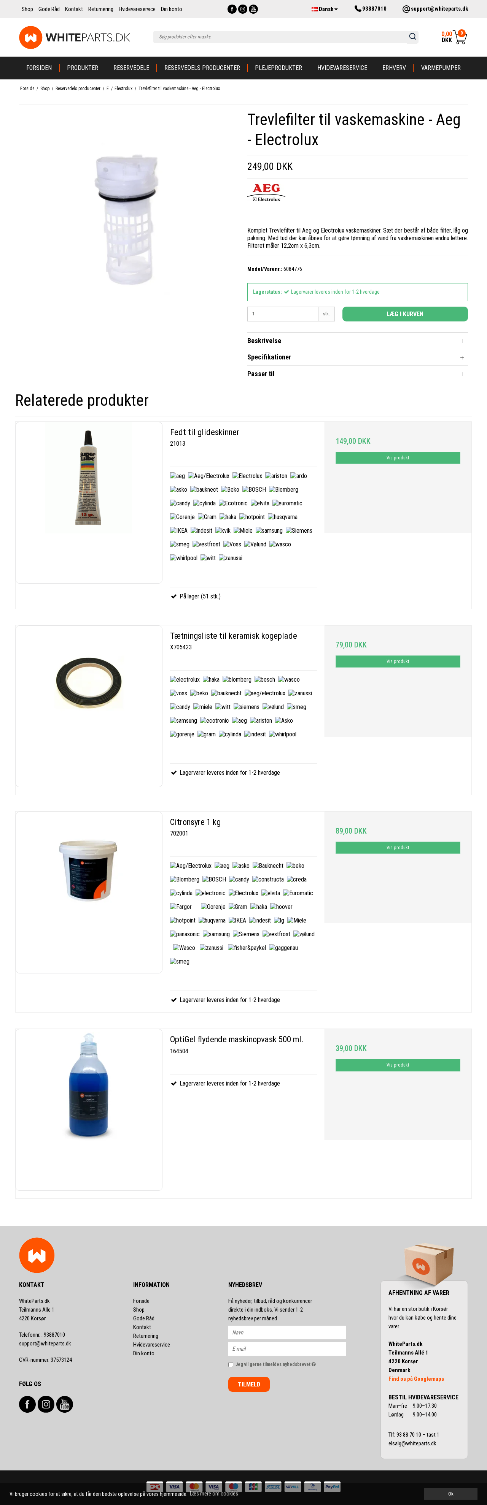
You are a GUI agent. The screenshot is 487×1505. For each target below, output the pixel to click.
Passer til (261, 374)
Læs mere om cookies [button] (214, 1494)
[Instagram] (242, 9)
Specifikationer (269, 357)
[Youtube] (253, 9)
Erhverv (394, 67)
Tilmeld (249, 1384)
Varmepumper (441, 67)
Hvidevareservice (342, 67)
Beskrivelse (264, 341)
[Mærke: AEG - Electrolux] (266, 203)
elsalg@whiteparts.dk (413, 1443)
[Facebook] (232, 9)
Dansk (326, 9)
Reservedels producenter (202, 67)
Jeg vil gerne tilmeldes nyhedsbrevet (291, 1362)
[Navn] (294, 1332)
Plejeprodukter (278, 67)
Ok (451, 1494)
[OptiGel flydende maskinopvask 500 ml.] (89, 1109)
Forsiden (39, 67)
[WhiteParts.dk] (75, 37)
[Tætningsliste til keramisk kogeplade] (89, 706)
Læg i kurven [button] (405, 314)
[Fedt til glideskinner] (89, 502)
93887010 (42, 1334)
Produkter (82, 67)
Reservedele (131, 67)
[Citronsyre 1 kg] (89, 892)
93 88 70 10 (409, 1434)
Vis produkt (398, 458)
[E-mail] (294, 1348)
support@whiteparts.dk (45, 1343)
